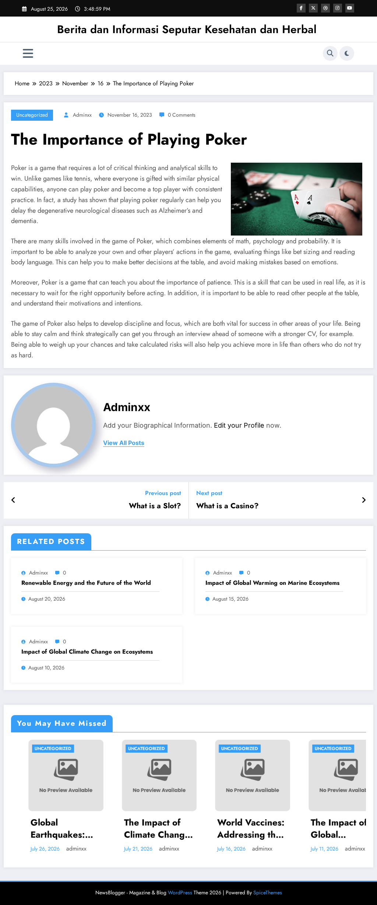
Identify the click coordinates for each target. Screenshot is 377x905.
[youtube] (349, 8)
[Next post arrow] (364, 500)
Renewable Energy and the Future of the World (86, 583)
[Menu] (28, 53)
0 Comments (181, 115)
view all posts (123, 442)
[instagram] (337, 8)
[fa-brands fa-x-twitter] (313, 8)
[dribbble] (325, 8)
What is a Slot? (155, 506)
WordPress (180, 892)
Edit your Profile (239, 425)
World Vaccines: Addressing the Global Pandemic (235, 828)
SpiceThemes (267, 892)
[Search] (330, 53)
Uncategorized (32, 115)
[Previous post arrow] (13, 500)
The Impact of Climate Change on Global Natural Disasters (140, 828)
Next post (209, 492)
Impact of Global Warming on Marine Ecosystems (272, 583)
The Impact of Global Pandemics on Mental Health (322, 828)
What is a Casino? (227, 506)
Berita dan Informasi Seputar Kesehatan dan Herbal (187, 29)
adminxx (82, 115)
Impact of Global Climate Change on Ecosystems (87, 652)
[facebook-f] (301, 8)
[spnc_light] (346, 53)
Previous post (163, 492)
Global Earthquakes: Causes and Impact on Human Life (40, 828)
